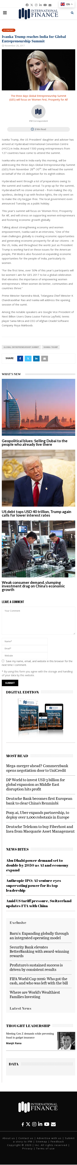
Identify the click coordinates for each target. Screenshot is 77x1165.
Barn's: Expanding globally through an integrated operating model (39, 935)
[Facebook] (22, 1124)
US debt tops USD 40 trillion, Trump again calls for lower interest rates (36, 513)
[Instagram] (34, 1124)
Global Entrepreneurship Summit (21, 347)
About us (9, 1138)
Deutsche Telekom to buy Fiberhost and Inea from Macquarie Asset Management (40, 829)
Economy (9, 30)
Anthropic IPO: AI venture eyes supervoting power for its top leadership (33, 885)
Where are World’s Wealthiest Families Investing (35, 994)
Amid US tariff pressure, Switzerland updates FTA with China (38, 903)
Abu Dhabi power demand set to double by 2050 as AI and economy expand (37, 865)
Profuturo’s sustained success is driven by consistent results (36, 967)
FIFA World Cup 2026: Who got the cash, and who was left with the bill (39, 981)
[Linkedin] (40, 1124)
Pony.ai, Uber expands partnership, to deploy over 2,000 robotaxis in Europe (37, 815)
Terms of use (45, 1148)
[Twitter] (28, 1124)
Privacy (27, 1148)
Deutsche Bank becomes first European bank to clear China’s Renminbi (39, 801)
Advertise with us (49, 1138)
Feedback (57, 1141)
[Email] (53, 1124)
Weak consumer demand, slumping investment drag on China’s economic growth (33, 586)
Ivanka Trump (51, 347)
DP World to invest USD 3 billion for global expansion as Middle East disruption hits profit (35, 784)
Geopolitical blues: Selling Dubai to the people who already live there (35, 442)
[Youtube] (46, 1124)
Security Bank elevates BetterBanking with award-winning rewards (39, 951)
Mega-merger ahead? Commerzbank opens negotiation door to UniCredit (37, 768)
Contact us (25, 1138)
